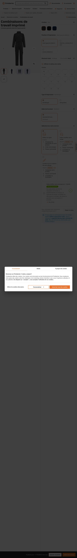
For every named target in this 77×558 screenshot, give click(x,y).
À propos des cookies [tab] (61, 268)
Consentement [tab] (16, 268)
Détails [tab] (38, 268)
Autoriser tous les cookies (59, 287)
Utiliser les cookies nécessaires (15, 287)
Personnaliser (37, 287)
